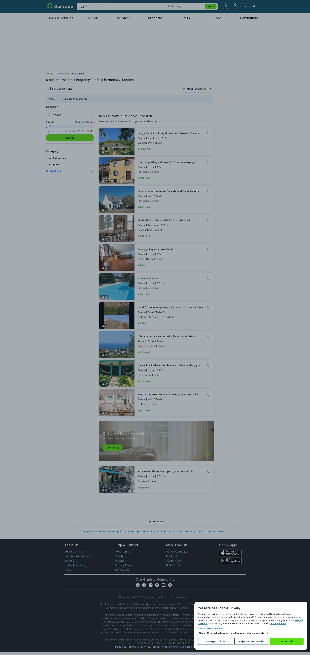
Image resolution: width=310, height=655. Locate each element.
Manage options (215, 641)
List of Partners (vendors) (211, 628)
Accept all (286, 641)
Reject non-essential (251, 641)
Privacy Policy (278, 623)
